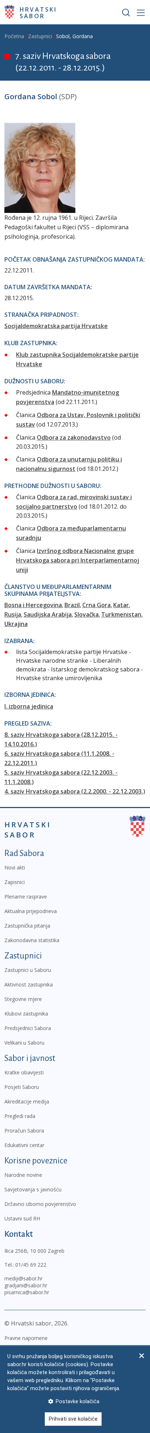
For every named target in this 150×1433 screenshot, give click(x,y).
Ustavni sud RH (22, 1218)
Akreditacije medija (26, 1101)
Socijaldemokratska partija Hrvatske (56, 326)
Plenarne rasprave (25, 896)
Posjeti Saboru (21, 1086)
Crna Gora (96, 605)
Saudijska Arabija (48, 614)
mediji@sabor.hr (23, 1278)
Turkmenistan (121, 614)
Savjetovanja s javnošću (33, 1189)
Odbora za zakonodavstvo (74, 437)
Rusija (12, 614)
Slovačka (86, 614)
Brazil (72, 605)
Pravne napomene (26, 1338)
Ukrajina (16, 624)
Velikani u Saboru (24, 1042)
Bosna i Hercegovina (33, 605)
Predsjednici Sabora (27, 1028)
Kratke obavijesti (24, 1072)
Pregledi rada (19, 1116)
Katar (121, 605)
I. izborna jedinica (28, 706)
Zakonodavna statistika (31, 940)
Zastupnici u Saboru (27, 969)
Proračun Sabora (24, 1130)
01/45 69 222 (30, 1264)
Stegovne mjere (23, 999)
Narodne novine (23, 1174)
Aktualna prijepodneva (30, 911)
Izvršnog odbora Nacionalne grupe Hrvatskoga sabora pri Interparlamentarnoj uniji (77, 560)
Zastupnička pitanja (27, 925)
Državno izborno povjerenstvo (40, 1203)
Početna (14, 36)
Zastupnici (40, 36)
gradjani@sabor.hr (25, 1285)
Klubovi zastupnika (26, 1013)
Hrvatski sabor (38, 12)
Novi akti (14, 867)
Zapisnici (14, 882)
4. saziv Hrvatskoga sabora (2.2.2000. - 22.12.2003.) (74, 791)
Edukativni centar (24, 1145)
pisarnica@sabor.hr (26, 1292)
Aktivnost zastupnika (28, 984)
